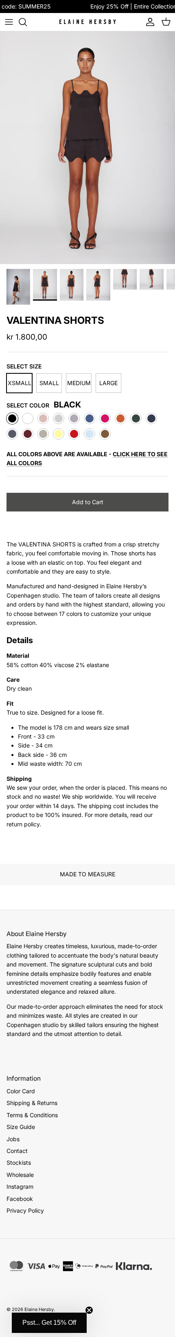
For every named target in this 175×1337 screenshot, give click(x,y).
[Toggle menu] (9, 22)
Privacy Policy (25, 1210)
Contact (17, 1150)
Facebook (20, 1198)
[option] (87, 147)
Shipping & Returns (32, 1102)
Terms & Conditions (32, 1115)
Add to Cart (87, 501)
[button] (49, 1323)
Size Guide (21, 1126)
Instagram (20, 1186)
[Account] (148, 22)
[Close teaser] (89, 1310)
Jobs (13, 1138)
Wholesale (20, 1174)
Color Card (21, 1091)
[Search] (27, 22)
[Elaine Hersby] (87, 22)
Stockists (19, 1162)
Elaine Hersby (39, 1309)
